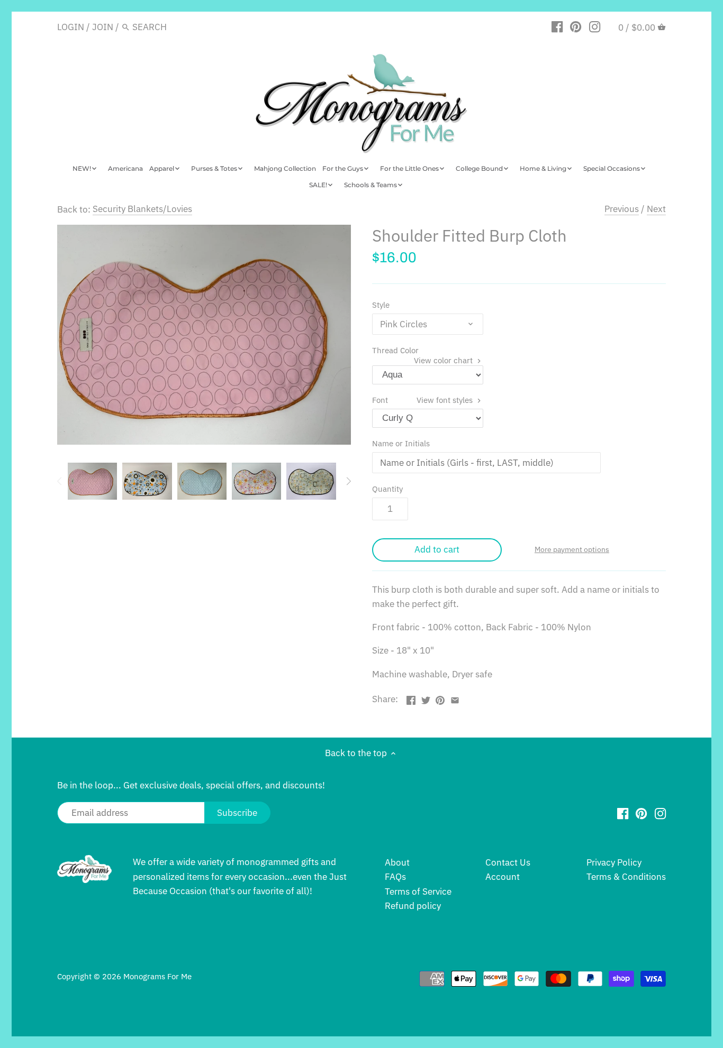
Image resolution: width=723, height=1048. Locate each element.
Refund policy (413, 906)
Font (423, 400)
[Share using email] (454, 698)
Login (70, 27)
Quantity (387, 488)
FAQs (395, 876)
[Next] (348, 481)
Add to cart (436, 549)
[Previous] (60, 481)
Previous (621, 209)
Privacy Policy (613, 862)
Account (502, 876)
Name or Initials (401, 443)
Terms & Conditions (626, 876)
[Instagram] (594, 26)
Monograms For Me (157, 976)
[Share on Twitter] (425, 698)
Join (102, 27)
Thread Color (423, 350)
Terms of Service (418, 891)
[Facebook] (557, 26)
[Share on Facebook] (410, 698)
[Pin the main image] (440, 698)
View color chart (444, 360)
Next (656, 209)
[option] (92, 481)
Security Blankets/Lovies (142, 209)
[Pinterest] (575, 26)
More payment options (572, 550)
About (397, 862)
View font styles (446, 399)
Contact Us (507, 862)
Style (381, 304)
